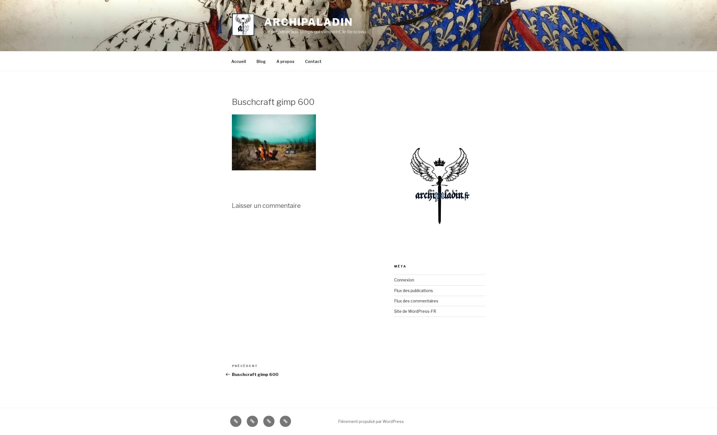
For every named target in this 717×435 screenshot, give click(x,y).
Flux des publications (413, 290)
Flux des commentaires (416, 300)
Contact (313, 61)
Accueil (238, 61)
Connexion (404, 280)
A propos (285, 61)
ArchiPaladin (308, 22)
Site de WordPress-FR (415, 311)
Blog (261, 61)
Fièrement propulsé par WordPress (371, 421)
